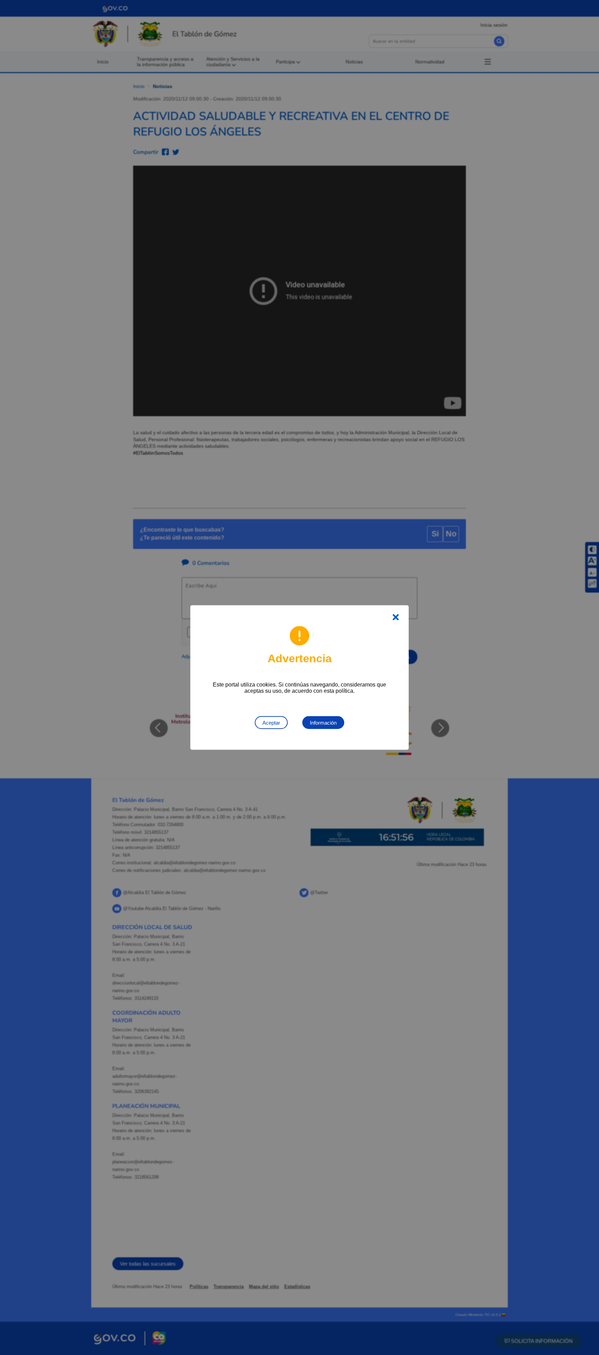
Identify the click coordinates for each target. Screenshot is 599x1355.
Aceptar (271, 723)
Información (323, 723)
